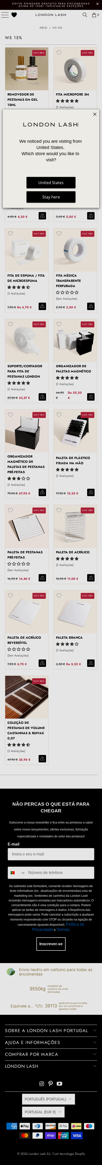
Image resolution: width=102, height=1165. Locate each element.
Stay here (51, 197)
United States (51, 182)
